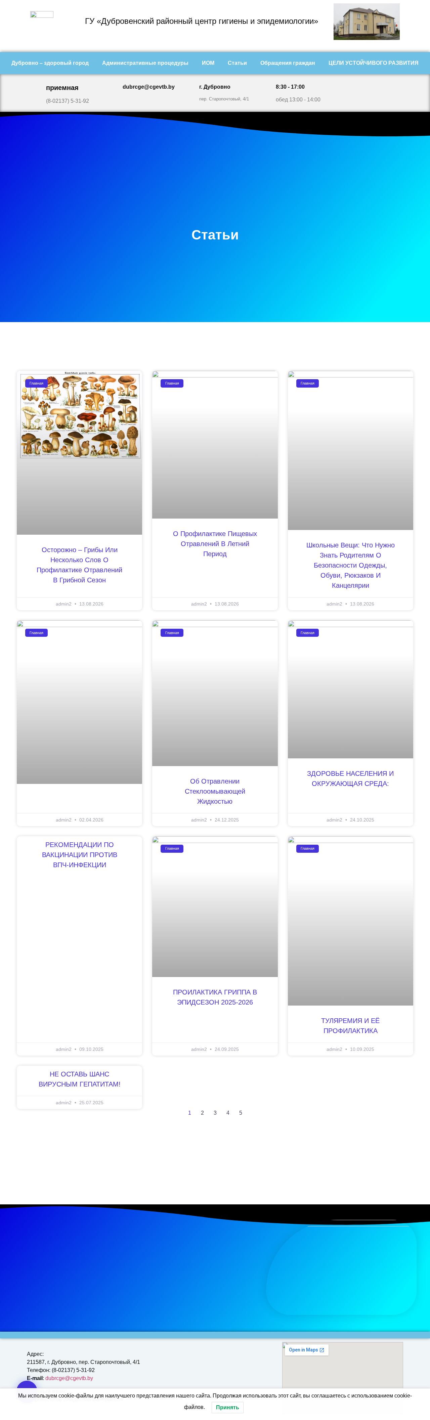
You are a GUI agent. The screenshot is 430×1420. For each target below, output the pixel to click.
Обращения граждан (287, 63)
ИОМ (208, 63)
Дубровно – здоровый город (50, 63)
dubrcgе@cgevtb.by (69, 1378)
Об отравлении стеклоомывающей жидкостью (215, 791)
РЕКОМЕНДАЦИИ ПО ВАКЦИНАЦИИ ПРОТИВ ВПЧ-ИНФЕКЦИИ (79, 855)
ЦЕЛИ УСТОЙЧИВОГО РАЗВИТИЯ (374, 63)
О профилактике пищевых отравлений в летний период (215, 544)
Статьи (237, 63)
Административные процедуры (145, 63)
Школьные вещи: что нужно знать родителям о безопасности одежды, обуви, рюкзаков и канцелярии (350, 565)
